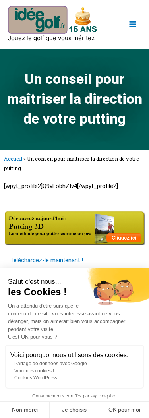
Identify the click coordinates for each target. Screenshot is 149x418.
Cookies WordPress (35, 378)
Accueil (13, 158)
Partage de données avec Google (50, 363)
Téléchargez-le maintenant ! (46, 260)
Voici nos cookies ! (34, 370)
